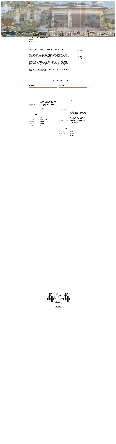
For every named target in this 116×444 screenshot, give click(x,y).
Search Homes (70, 3)
